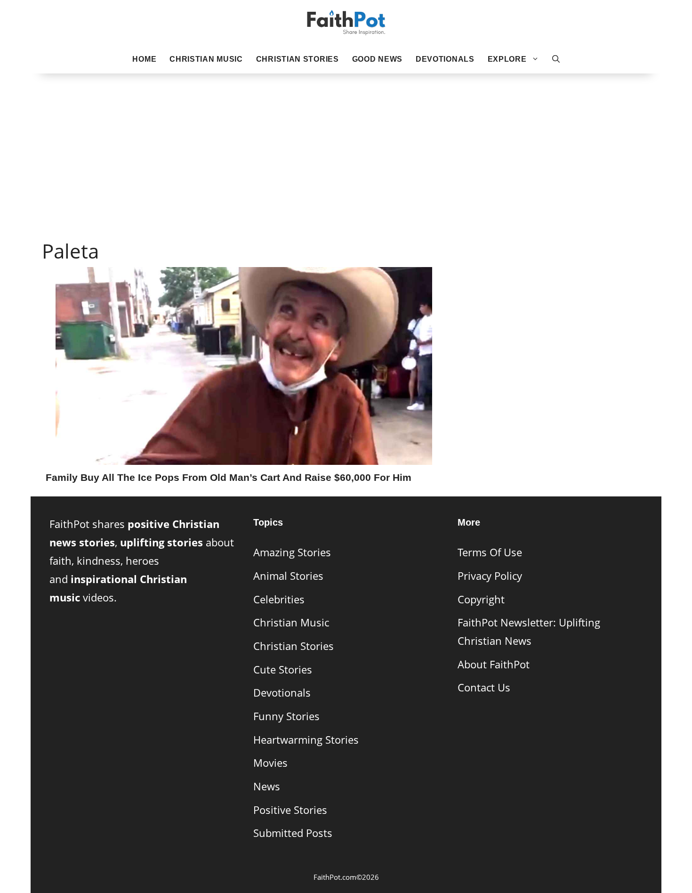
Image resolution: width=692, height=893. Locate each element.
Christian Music (206, 59)
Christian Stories (297, 59)
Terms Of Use (490, 552)
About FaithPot (494, 664)
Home (144, 59)
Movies (270, 763)
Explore (507, 59)
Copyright (481, 599)
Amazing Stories (292, 552)
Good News (377, 59)
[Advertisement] (346, 142)
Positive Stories (290, 810)
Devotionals (445, 59)
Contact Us (484, 687)
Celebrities (279, 599)
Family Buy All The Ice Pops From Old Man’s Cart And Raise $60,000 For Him (228, 477)
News (266, 786)
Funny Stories (286, 716)
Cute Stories (282, 669)
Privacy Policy (490, 576)
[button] (556, 59)
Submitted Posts (292, 833)
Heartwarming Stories (306, 740)
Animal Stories (288, 576)
